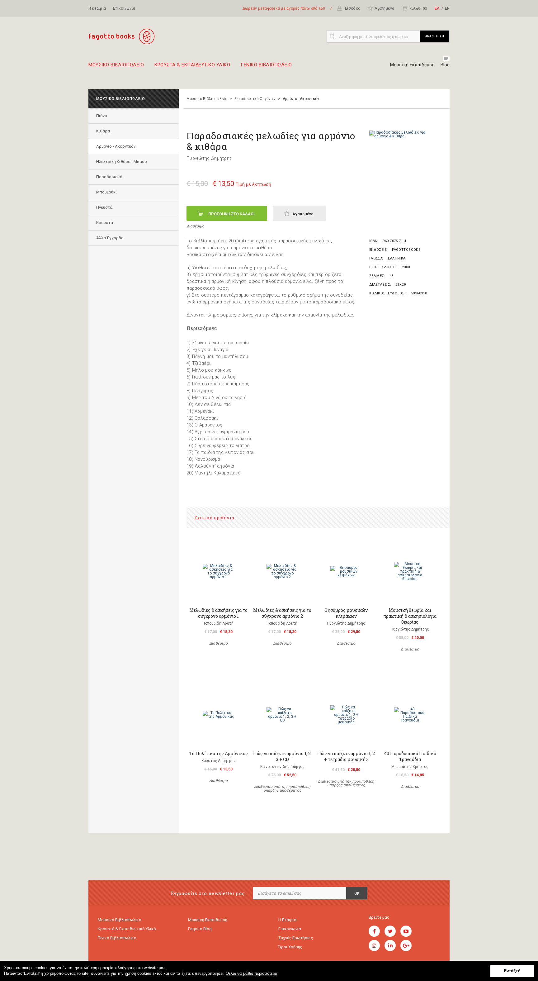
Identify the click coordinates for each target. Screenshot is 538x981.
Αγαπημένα (384, 8)
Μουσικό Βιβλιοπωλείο (206, 99)
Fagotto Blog (200, 928)
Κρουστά (104, 222)
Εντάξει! (512, 970)
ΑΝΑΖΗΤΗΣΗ (434, 36)
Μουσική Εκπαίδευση (412, 65)
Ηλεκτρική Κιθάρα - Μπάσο (121, 161)
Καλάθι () (418, 9)
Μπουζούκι (106, 192)
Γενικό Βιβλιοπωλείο (117, 938)
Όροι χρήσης (290, 947)
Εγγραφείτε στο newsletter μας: (208, 893)
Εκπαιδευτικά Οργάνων (255, 99)
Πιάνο (101, 115)
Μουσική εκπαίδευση (207, 919)
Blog (445, 65)
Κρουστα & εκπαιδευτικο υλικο (192, 65)
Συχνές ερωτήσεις (295, 938)
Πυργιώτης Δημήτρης (209, 158)
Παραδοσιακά (109, 176)
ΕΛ (437, 8)
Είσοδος (352, 8)
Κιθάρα (103, 131)
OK (356, 893)
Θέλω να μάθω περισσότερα (251, 973)
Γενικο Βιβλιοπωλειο (266, 65)
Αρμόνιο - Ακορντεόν (115, 146)
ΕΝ (447, 8)
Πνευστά (104, 207)
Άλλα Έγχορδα (110, 238)
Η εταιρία (97, 8)
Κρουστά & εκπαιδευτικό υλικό (127, 928)
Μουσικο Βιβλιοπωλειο (116, 65)
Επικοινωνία (124, 8)
